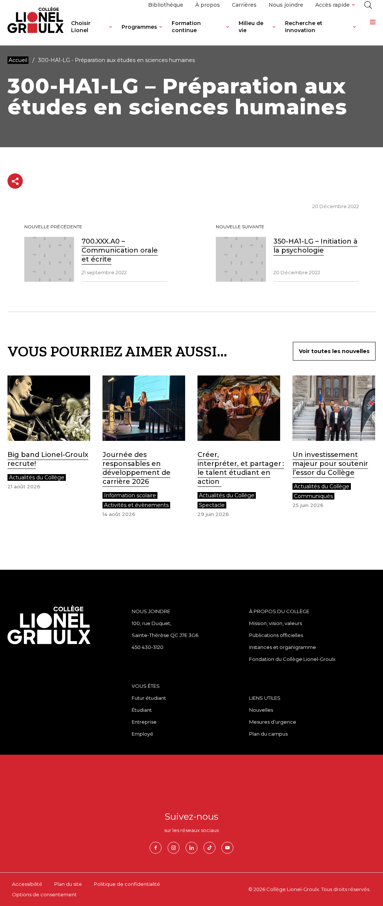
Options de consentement (44, 894)
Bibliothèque (165, 4)
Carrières (244, 4)
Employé (142, 734)
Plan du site (68, 884)
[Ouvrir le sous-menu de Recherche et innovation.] (354, 32)
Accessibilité (27, 884)
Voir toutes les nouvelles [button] (334, 351)
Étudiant (142, 710)
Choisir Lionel (81, 27)
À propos (207, 4)
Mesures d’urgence (272, 722)
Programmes (139, 27)
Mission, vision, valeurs (275, 623)
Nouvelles (261, 710)
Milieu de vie (251, 27)
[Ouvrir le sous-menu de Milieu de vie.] (274, 32)
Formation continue (186, 27)
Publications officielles (276, 635)
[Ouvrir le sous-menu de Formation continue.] (227, 32)
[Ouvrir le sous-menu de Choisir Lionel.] (110, 32)
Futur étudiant (149, 698)
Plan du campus (268, 734)
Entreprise (144, 722)
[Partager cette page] (15, 181)
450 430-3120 (147, 647)
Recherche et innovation (303, 27)
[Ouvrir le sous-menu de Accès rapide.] (353, 5)
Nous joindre (286, 4)
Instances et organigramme (282, 647)
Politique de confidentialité (127, 884)
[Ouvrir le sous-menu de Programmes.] (160, 32)
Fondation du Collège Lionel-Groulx (292, 659)
